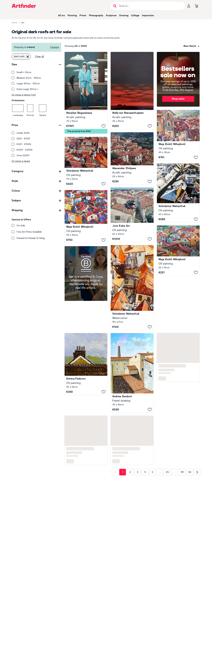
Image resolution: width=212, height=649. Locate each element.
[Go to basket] (196, 6)
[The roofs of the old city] (86, 162)
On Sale (21, 225)
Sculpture (111, 15)
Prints (83, 15)
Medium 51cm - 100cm (29, 78)
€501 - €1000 (24, 144)
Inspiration (148, 15)
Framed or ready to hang (31, 238)
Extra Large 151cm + (28, 89)
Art (22, 22)
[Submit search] (115, 6)
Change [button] (54, 47)
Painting (72, 15)
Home (14, 22)
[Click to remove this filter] (28, 57)
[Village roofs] (178, 250)
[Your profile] (188, 6)
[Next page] (197, 472)
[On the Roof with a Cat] (86, 93)
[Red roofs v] (86, 216)
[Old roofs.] (132, 158)
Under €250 (23, 133)
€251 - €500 (23, 138)
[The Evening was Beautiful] (132, 90)
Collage (135, 15)
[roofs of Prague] (132, 287)
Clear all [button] (39, 56)
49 (182, 472)
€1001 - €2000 (24, 149)
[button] (191, 46)
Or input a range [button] (21, 161)
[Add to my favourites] (103, 126)
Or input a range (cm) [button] (24, 94)
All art (61, 15)
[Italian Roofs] (132, 372)
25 (167, 472)
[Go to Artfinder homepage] (24, 6)
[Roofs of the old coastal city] (178, 135)
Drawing (123, 15)
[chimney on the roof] (86, 364)
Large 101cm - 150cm (28, 83)
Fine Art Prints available (29, 231)
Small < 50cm (24, 72)
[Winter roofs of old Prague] (178, 192)
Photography (96, 15)
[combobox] (191, 46)
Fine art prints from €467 (79, 131)
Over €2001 (23, 155)
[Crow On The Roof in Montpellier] (132, 215)
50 (189, 472)
